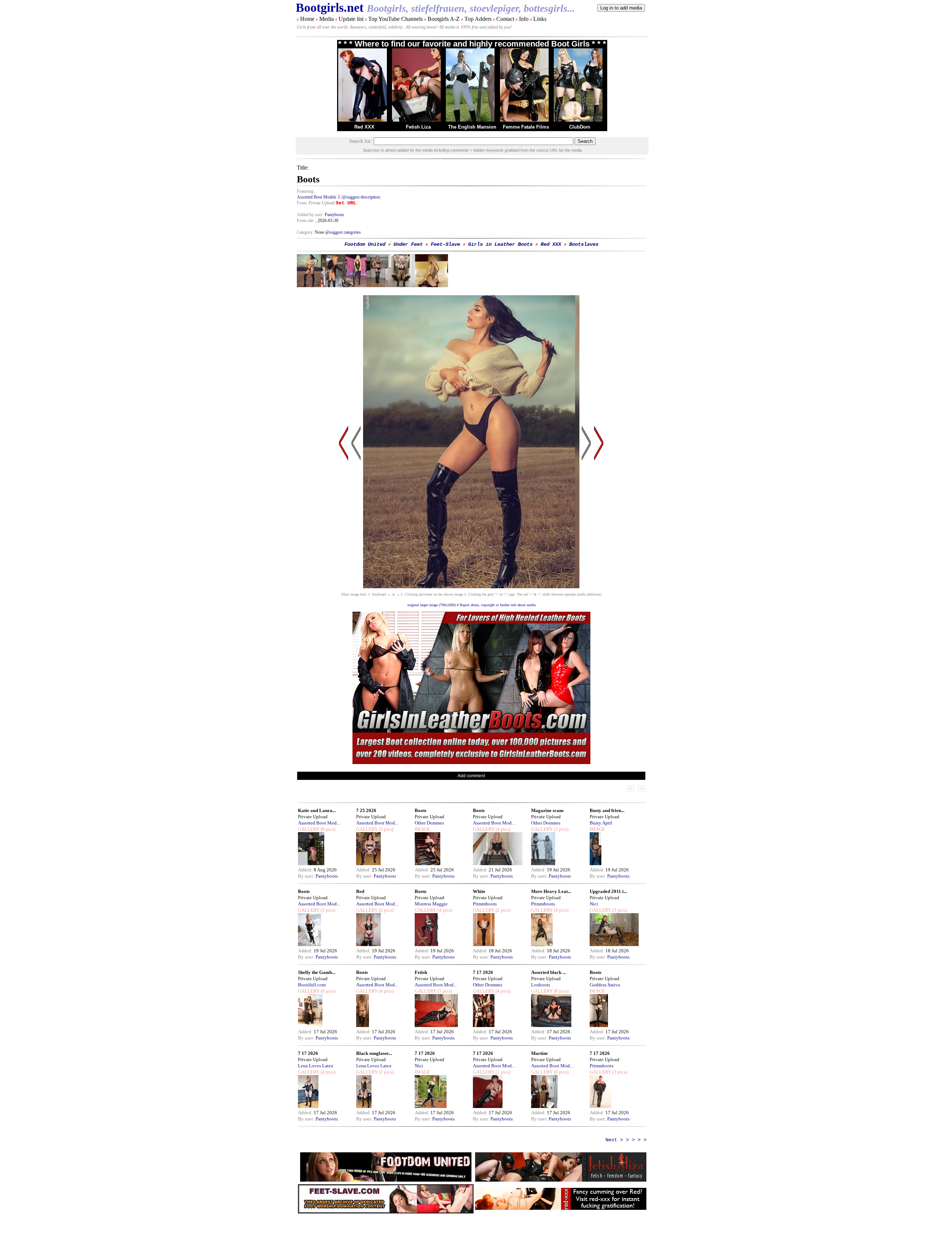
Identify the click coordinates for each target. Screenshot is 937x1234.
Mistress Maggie (431, 904)
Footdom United (364, 244)
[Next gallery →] (598, 513)
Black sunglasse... (374, 1053)
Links (539, 19)
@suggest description (361, 197)
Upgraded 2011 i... (608, 891)
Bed (360, 891)
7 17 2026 (483, 972)
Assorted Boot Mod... (319, 823)
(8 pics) (327, 829)
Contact (505, 19)
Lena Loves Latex (315, 1065)
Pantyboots (334, 214)
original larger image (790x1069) (431, 605)
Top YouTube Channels (395, 19)
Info (524, 19)
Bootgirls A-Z (444, 19)
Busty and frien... (607, 810)
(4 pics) (502, 829)
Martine (539, 1053)
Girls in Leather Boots (500, 244)
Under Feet (408, 244)
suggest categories (345, 232)
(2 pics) (385, 910)
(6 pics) (327, 991)
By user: (307, 876)
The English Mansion (472, 127)
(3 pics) (560, 829)
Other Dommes (429, 823)
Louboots (540, 984)
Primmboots (485, 904)
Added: (306, 869)
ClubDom (579, 127)
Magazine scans (547, 810)
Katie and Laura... (317, 810)
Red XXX (364, 127)
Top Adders (478, 19)
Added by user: (311, 214)
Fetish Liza (418, 127)
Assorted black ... (548, 972)
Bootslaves (583, 244)
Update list (351, 19)
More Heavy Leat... (551, 891)
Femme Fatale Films (526, 127)
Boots (420, 810)
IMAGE (422, 829)
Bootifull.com (312, 984)
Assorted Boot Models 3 (318, 197)
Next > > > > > (625, 1140)
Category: (306, 232)
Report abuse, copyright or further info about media (497, 605)
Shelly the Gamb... (316, 972)
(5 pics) (385, 829)
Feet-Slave (445, 244)
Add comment (471, 775)
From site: (305, 220)
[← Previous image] (356, 513)
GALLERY (309, 829)
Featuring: (305, 191)
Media (326, 19)
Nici (594, 904)
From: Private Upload (316, 202)
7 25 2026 (366, 810)
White (479, 891)
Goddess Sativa (605, 984)
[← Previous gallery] (343, 513)
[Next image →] (471, 586)
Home (307, 19)
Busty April (601, 823)
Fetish (421, 972)
